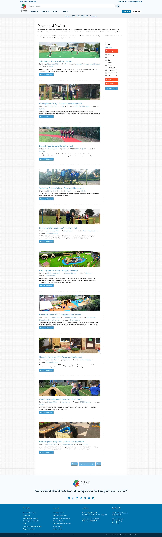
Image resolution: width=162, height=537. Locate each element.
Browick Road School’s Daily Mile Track (56, 145)
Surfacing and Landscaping (31, 521)
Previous (74, 464)
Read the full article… (46, 74)
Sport (24, 524)
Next (98, 464)
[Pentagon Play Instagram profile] (73, 498)
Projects (54, 11)
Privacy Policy (120, 534)
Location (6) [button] (110, 83)
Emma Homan (70, 273)
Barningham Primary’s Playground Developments (60, 103)
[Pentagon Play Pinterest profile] (93, 498)
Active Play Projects (90, 230)
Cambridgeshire (52, 233)
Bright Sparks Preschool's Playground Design (58, 270)
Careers (26, 1)
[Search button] (118, 6)
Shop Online (136, 11)
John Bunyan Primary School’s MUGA (55, 61)
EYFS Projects (84, 106)
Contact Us (126, 11)
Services (44, 11)
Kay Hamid (68, 191)
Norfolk (42, 151)
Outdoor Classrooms (29, 513)
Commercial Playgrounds (60, 515)
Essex (51, 66)
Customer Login (57, 529)
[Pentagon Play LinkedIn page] (77, 498)
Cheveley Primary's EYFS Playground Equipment (60, 357)
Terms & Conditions (111, 534)
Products (33, 11)
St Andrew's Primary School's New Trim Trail (58, 227)
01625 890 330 (122, 1)
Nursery (67, 16)
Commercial (93, 16)
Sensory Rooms (57, 526)
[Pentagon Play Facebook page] (69, 498)
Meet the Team (32, 1)
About (21, 1)
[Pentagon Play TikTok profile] (81, 498)
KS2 (87, 16)
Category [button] (109, 79)
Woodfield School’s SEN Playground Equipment (60, 314)
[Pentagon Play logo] (23, 8)
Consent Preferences (129, 534)
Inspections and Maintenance (61, 518)
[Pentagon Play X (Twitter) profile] (85, 498)
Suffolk (41, 109)
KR (65, 64)
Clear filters (108, 47)
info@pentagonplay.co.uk (136, 1)
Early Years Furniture (29, 529)
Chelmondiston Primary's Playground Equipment (60, 399)
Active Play (26, 515)
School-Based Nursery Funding (62, 524)
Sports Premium (83, 64)
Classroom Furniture (59, 521)
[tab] (111, 51)
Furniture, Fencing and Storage (32, 526)
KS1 (82, 16)
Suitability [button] (109, 51)
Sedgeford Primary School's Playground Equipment (61, 188)
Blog (64, 11)
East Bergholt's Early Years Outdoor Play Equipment (61, 441)
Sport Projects (95, 64)
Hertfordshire (51, 275)
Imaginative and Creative (30, 518)
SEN (78, 16)
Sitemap (137, 534)
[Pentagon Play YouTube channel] (89, 498)
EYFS (73, 16)
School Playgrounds (58, 513)
